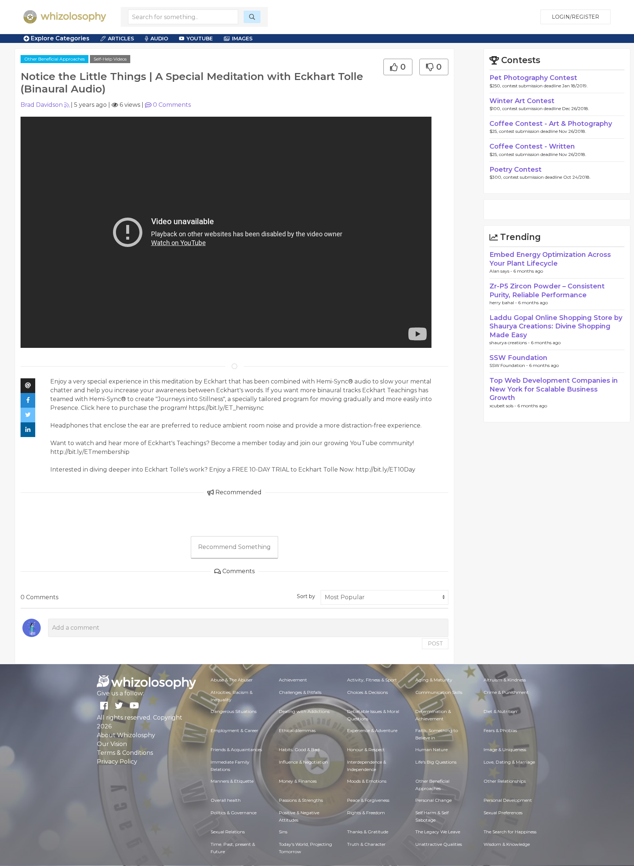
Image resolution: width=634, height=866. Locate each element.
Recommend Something (234, 546)
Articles (121, 38)
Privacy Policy (117, 761)
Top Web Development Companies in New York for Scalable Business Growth (553, 389)
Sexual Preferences (503, 812)
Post (435, 643)
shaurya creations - (510, 342)
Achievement (293, 680)
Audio (159, 38)
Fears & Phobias (500, 730)
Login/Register (575, 17)
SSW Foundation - (509, 365)
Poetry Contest (515, 169)
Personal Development (508, 800)
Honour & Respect (366, 749)
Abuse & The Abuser (232, 680)
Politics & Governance (233, 812)
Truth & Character (366, 844)
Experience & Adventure (372, 730)
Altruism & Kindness (505, 680)
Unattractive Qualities (438, 844)
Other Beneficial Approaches (54, 59)
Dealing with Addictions (304, 711)
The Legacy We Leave (437, 831)
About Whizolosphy (126, 735)
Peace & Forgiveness (368, 800)
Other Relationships (505, 781)
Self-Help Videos (110, 59)
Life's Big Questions (435, 762)
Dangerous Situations (233, 711)
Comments (172, 104)
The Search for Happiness (510, 831)
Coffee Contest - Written (532, 146)
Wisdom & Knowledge (507, 844)
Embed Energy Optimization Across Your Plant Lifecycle (550, 259)
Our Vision (112, 744)
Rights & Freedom (366, 812)
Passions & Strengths (301, 800)
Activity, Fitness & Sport (372, 680)
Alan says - (501, 271)
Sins (283, 831)
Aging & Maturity (433, 680)
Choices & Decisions (367, 692)
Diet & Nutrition (500, 711)
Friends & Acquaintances (236, 749)
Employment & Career (234, 730)
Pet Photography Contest (533, 78)
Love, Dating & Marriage (509, 762)
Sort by (306, 596)
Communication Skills (438, 692)
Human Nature (431, 749)
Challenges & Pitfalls (300, 692)
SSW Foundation (518, 358)
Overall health (226, 800)
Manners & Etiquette (232, 781)
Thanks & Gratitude (367, 831)
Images (242, 38)
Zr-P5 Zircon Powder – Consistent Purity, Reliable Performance (547, 290)
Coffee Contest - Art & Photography (550, 124)
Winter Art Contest (521, 101)
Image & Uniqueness (505, 749)
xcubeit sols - (503, 405)
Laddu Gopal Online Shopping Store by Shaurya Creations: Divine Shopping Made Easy (555, 326)
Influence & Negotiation (303, 762)
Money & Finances (298, 781)
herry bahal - (503, 302)
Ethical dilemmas (297, 730)
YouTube (199, 38)
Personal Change (433, 800)
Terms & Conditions (125, 752)
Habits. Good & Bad (299, 749)
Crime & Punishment (506, 692)
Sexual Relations (228, 831)
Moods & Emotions (366, 781)
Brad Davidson (42, 104)
